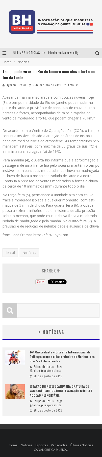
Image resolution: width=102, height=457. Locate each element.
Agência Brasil (16, 85)
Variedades (59, 445)
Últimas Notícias (81, 445)
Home (6, 62)
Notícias (73, 85)
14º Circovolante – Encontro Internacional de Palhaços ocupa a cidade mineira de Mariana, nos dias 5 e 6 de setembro (62, 356)
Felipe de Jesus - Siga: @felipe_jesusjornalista (47, 369)
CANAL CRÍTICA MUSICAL (51, 450)
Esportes (41, 445)
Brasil (10, 253)
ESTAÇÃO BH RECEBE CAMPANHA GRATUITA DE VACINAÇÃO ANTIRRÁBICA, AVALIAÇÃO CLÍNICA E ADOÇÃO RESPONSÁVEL (61, 390)
